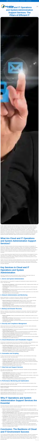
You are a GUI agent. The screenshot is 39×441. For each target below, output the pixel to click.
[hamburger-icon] (37, 6)
